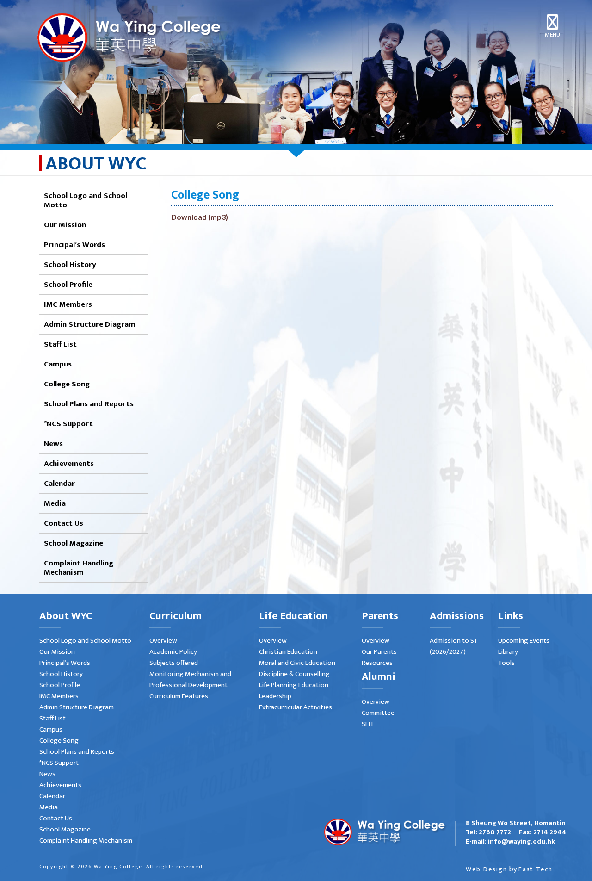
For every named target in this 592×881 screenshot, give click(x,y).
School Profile (68, 284)
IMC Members (68, 304)
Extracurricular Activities (295, 707)
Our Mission (65, 224)
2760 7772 (495, 832)
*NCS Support (68, 423)
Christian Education (288, 652)
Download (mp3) (199, 216)
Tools (506, 663)
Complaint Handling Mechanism (78, 568)
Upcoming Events (523, 640)
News (53, 443)
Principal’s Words (74, 244)
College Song (67, 384)
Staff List (60, 344)
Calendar (59, 483)
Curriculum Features (178, 696)
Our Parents (379, 652)
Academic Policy (173, 652)
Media (55, 503)
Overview (163, 640)
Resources (377, 663)
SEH (367, 724)
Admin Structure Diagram (89, 324)
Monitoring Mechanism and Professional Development (190, 679)
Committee (378, 713)
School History (70, 264)
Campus (58, 364)
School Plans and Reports (89, 403)
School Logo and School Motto (85, 200)
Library (508, 652)
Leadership (275, 696)
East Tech (535, 869)
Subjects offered (173, 663)
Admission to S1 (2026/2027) (453, 646)
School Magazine (73, 543)
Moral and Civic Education (297, 663)
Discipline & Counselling (294, 674)
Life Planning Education (293, 685)
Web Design (486, 869)
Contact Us (63, 523)
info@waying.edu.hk (521, 841)
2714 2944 (550, 832)
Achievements (69, 463)
